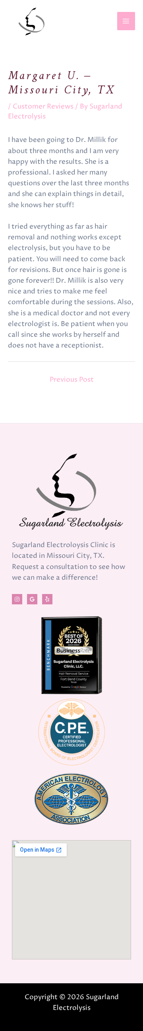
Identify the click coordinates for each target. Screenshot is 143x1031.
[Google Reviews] (32, 599)
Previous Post (72, 379)
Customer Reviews (43, 106)
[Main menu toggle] (126, 21)
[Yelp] (47, 599)
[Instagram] (17, 599)
